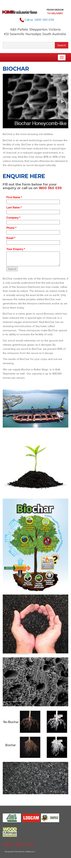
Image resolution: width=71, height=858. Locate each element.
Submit (12, 269)
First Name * (14, 197)
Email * (10, 237)
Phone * (11, 227)
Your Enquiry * (15, 249)
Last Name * (14, 207)
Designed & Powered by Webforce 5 (20, 851)
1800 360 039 (44, 19)
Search (61, 45)
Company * (13, 217)
